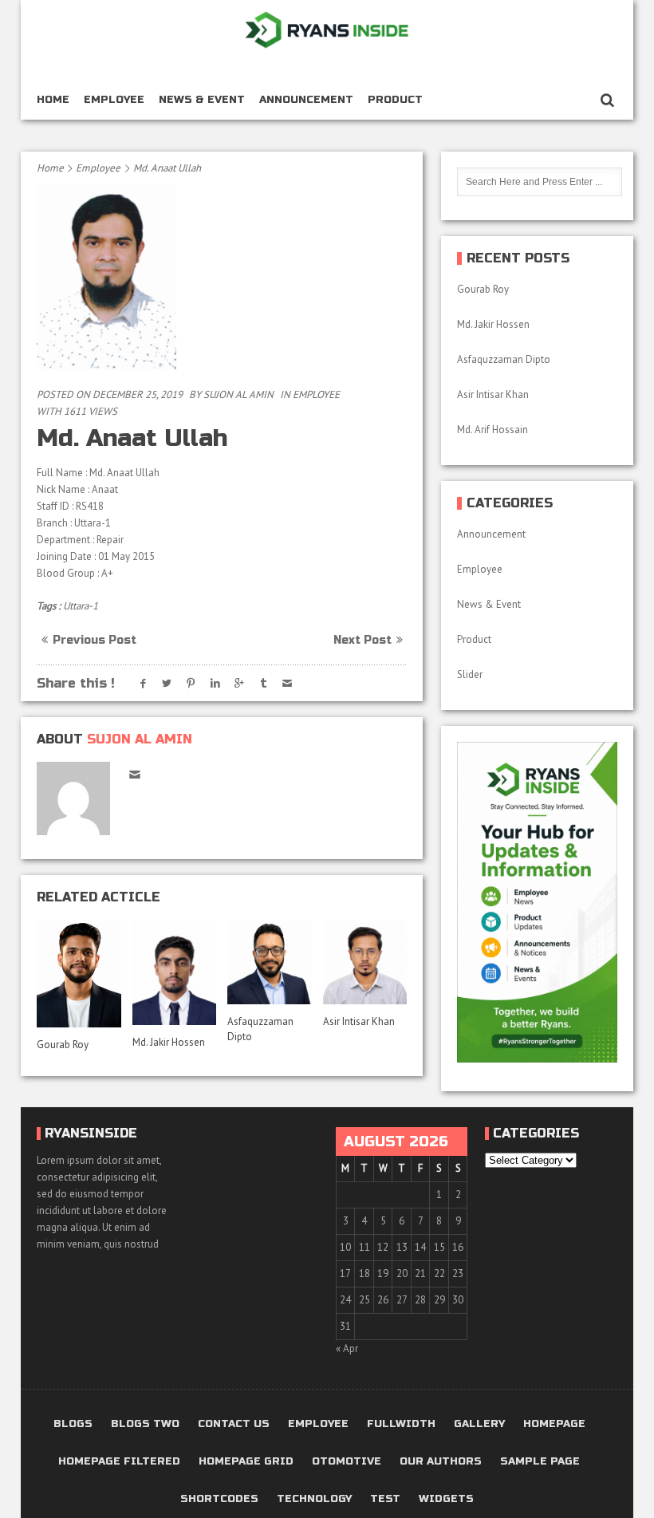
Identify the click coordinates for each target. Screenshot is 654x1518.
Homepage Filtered (119, 1462)
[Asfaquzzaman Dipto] (269, 962)
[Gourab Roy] (79, 973)
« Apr (347, 1348)
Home (53, 99)
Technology (314, 1499)
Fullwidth (401, 1424)
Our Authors (441, 1462)
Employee (114, 99)
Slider (470, 674)
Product (395, 99)
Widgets (446, 1499)
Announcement (306, 99)
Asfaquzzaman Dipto (503, 359)
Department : (67, 539)
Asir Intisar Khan (359, 1021)
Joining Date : (67, 556)
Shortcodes (219, 1499)
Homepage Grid (246, 1462)
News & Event (202, 99)
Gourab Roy (64, 1044)
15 (439, 1247)
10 (345, 1247)
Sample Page (540, 1462)
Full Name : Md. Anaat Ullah (98, 472)
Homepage (554, 1424)
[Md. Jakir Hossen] (174, 972)
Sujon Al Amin (238, 394)
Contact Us (234, 1424)
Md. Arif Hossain (492, 429)
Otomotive (346, 1462)
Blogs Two (145, 1424)
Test (385, 1499)
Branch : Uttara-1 (74, 523)
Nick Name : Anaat (78, 489)
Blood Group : (69, 573)
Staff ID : (56, 506)
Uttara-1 (80, 606)
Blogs (73, 1424)
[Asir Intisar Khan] (365, 962)
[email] (134, 774)
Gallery (479, 1424)
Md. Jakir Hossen (169, 1042)
